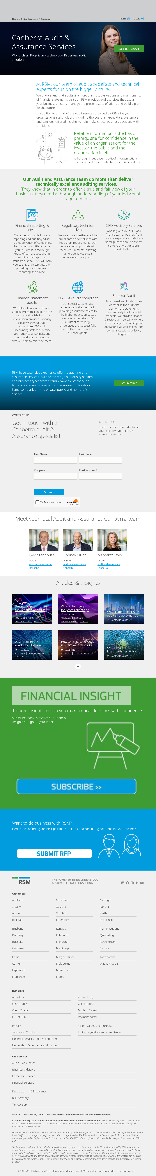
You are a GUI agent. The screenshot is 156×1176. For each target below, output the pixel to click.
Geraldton (62, 900)
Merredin (62, 970)
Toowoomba (107, 957)
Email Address (87, 470)
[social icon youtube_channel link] (142, 883)
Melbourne (63, 963)
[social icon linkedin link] (123, 883)
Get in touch (129, 383)
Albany (16, 906)
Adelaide (17, 900)
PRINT (123, 19)
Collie (15, 957)
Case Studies (20, 1004)
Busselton (18, 941)
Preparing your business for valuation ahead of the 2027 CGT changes (32, 608)
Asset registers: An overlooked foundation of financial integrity (30, 643)
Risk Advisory (20, 1098)
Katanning (62, 935)
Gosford (61, 906)
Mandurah (62, 941)
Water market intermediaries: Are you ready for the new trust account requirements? (123, 649)
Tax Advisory (19, 1104)
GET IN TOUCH (129, 48)
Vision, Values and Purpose (95, 1025)
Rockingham (107, 941)
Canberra (46, 19)
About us (18, 997)
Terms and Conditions (26, 1032)
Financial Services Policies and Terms (35, 1039)
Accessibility (85, 997)
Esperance (18, 970)
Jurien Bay (62, 920)
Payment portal (87, 1017)
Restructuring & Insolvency (29, 1091)
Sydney (104, 948)
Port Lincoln (107, 920)
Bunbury (17, 935)
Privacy (16, 1025)
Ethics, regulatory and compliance (99, 1032)
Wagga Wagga (109, 963)
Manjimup (62, 948)
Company (39, 470)
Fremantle (18, 976)
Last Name (85, 454)
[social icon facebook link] (127, 883)
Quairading (107, 935)
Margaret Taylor (110, 554)
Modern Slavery (88, 1010)
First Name (40, 454)
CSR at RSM (19, 1017)
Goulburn (62, 913)
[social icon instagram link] (132, 883)
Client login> (86, 1004)
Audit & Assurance (23, 1063)
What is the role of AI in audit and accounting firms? (123, 613)
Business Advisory (23, 1069)
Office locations (30, 19)
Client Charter (20, 1010)
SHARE (137, 19)
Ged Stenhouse (42, 554)
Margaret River (65, 957)
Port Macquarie (109, 928)
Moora (60, 976)
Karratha (61, 928)
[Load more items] (78, 666)
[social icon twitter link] (137, 883)
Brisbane (34, 568)
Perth (103, 913)
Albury (16, 913)
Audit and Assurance (40, 564)
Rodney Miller (74, 554)
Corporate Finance (23, 1076)
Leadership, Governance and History (34, 1045)
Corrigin (17, 963)
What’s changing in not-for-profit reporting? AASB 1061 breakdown (77, 608)
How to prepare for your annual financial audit (77, 643)
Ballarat (17, 920)
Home (15, 19)
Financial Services (23, 1082)
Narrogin (105, 900)
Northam (105, 906)
